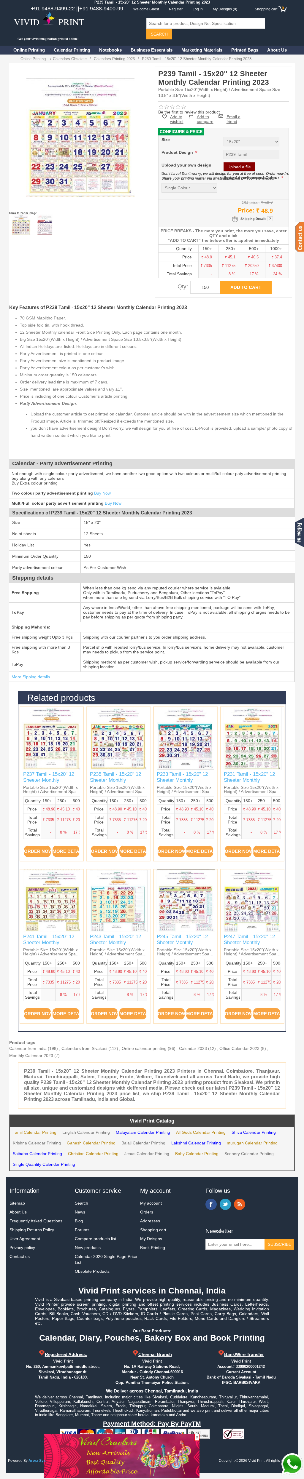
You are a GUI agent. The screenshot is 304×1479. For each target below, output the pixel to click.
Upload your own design (186, 165)
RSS (239, 1204)
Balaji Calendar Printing (143, 1143)
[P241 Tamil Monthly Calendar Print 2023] (51, 900)
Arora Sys (37, 1461)
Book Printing (152, 1247)
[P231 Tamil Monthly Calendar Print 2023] (252, 738)
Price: (246, 210)
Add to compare (205, 116)
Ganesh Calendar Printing (91, 1143)
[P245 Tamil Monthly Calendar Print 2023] (185, 900)
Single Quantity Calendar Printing (44, 1164)
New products (88, 1247)
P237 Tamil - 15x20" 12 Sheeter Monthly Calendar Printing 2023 (48, 780)
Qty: (183, 286)
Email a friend (233, 116)
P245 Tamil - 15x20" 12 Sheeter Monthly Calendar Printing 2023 (182, 943)
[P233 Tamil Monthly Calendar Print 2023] (185, 738)
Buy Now (102, 493)
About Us (277, 49)
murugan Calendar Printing (252, 1143)
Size (166, 139)
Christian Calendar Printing (93, 1153)
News (80, 1212)
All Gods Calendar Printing (201, 1132)
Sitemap (17, 1203)
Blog (79, 1221)
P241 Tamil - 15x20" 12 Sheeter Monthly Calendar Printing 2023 (48, 943)
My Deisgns (151, 1238)
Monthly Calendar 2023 (31, 1055)
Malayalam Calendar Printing (143, 1132)
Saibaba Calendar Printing (37, 1153)
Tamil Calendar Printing (34, 1132)
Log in (198, 9)
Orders (146, 1212)
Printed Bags (244, 49)
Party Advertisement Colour (252, 177)
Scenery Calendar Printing (249, 1153)
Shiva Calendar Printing (254, 1132)
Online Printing (29, 49)
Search (81, 1203)
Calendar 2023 (193, 1048)
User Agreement (25, 1238)
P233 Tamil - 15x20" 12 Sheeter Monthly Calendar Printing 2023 (182, 780)
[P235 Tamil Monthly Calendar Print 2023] (118, 738)
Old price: (251, 202)
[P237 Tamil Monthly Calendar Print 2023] (51, 738)
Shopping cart (153, 1229)
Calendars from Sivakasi (84, 1048)
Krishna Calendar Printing (37, 1143)
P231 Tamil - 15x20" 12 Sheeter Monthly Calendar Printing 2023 (249, 780)
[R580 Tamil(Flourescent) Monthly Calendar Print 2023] (44, 225)
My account (151, 1203)
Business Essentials (151, 49)
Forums (82, 1229)
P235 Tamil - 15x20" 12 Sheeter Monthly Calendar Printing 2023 (115, 780)
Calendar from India (28, 1048)
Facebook (211, 1204)
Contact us (20, 1256)
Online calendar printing (144, 1048)
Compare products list (95, 1238)
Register (176, 9)
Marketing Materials (201, 49)
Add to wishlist (176, 119)
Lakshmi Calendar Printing (196, 1143)
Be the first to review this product (189, 112)
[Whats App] (292, 1464)
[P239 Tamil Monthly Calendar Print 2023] (21, 225)
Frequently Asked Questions (36, 1221)
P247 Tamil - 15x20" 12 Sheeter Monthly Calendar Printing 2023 (249, 943)
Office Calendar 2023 (239, 1048)
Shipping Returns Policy (32, 1229)
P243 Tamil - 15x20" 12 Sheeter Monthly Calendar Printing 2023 (115, 943)
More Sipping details (31, 676)
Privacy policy (22, 1247)
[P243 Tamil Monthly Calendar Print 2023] (118, 900)
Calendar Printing (72, 49)
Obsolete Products (92, 1271)
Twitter (225, 1204)
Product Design (178, 152)
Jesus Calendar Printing (146, 1153)
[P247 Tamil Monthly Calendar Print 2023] (252, 900)
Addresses (150, 1221)
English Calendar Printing (86, 1132)
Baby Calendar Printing (196, 1153)
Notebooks (110, 49)
